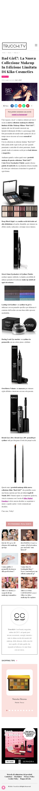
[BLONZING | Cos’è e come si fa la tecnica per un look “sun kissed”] (29, 535)
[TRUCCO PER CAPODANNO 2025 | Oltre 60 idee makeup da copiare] (29, 582)
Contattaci (8, 777)
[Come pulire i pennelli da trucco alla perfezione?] (10, 559)
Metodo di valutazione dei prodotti (19, 774)
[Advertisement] (19, 20)
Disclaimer (18, 777)
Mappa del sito (25, 779)
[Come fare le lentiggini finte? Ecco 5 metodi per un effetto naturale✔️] (29, 559)
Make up (5, 76)
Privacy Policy (29, 777)
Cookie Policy (13, 779)
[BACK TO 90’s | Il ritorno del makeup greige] (10, 535)
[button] (6, 710)
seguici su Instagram (19, 114)
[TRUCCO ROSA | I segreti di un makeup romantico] (10, 582)
